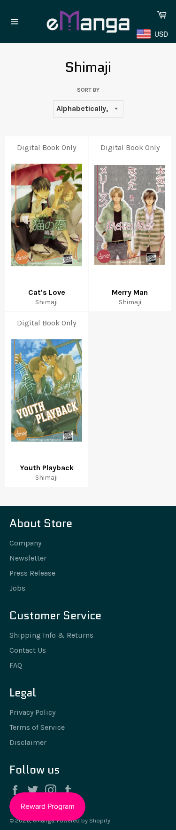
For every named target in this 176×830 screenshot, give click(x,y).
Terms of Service (37, 727)
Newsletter (27, 557)
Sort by (88, 90)
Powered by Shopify (83, 820)
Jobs (17, 588)
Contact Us (27, 650)
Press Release (32, 573)
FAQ (15, 665)
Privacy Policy (32, 712)
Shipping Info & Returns (51, 635)
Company (25, 542)
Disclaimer (27, 742)
